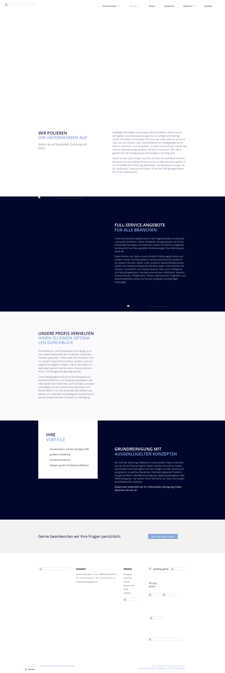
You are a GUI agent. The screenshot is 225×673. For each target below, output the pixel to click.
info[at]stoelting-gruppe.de (87, 582)
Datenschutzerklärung (176, 666)
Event (126, 589)
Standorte (169, 6)
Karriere (187, 6)
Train (132, 585)
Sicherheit (128, 578)
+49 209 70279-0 (86, 578)
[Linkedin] (112, 669)
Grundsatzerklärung (145, 668)
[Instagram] (103, 666)
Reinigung (127, 574)
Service (133, 6)
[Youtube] (120, 666)
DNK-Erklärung (160, 668)
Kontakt (208, 6)
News (152, 6)
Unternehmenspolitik (176, 668)
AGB (153, 666)
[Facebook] (112, 666)
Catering (127, 593)
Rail (125, 585)
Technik (127, 582)
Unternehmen (109, 6)
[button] (218, 6)
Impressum (161, 666)
